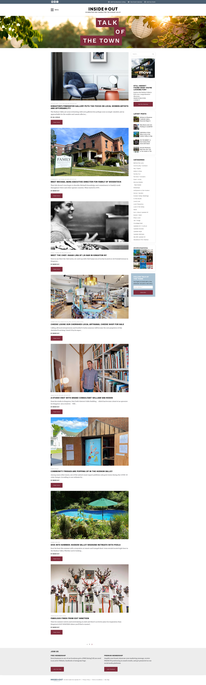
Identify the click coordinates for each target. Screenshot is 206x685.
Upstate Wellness (138, 234)
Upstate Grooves (138, 228)
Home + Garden (138, 193)
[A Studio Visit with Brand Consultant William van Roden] (90, 368)
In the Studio (137, 198)
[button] (136, 252)
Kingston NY (64, 322)
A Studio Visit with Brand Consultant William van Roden (82, 398)
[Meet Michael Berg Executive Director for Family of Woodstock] (90, 152)
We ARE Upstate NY (71, 103)
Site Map (107, 679)
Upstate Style (137, 231)
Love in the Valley (138, 207)
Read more (56, 122)
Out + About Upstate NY (140, 212)
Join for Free (57, 669)
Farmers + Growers (139, 176)
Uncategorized (138, 223)
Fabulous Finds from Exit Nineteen (70, 618)
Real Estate (72, 322)
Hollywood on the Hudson (141, 190)
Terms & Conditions (97, 679)
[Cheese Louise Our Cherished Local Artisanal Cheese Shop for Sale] (90, 297)
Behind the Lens (138, 163)
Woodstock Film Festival (140, 239)
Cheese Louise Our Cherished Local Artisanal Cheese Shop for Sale (87, 324)
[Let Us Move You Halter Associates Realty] (143, 68)
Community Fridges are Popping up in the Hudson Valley (81, 471)
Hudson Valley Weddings (141, 196)
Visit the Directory (143, 104)
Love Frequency (138, 204)
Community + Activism (57, 179)
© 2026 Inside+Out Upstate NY (72, 679)
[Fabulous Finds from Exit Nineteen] (90, 593)
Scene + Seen (137, 215)
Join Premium (111, 669)
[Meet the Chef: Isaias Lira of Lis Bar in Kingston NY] (90, 225)
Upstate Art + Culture (58, 103)
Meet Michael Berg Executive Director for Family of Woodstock (86, 182)
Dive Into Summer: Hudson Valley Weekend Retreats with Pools (85, 545)
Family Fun (136, 174)
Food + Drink (55, 252)
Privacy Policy (86, 679)
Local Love (136, 201)
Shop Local (80, 322)
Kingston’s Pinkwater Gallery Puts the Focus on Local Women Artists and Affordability (89, 107)
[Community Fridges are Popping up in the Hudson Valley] (90, 449)
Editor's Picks (137, 171)
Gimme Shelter (55, 322)
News (135, 209)
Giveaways (136, 187)
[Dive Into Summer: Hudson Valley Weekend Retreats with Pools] (90, 515)
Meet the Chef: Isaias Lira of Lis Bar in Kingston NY (79, 255)
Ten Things (136, 220)
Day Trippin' (137, 168)
